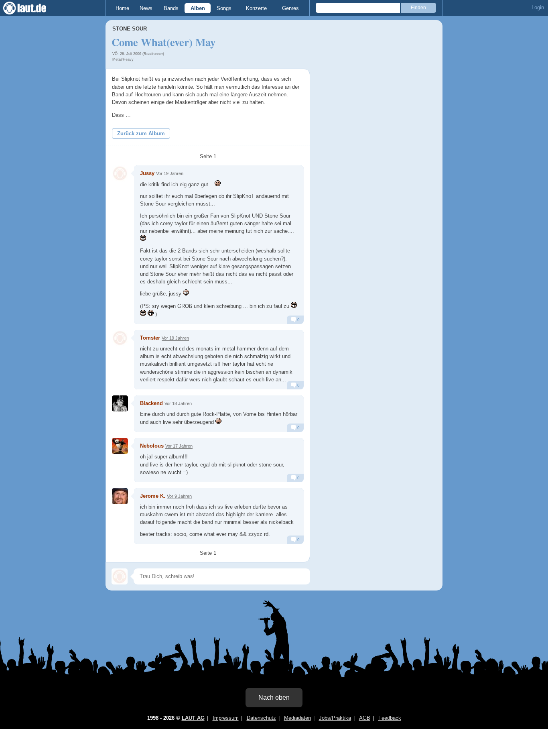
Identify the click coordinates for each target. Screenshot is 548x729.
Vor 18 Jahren (178, 403)
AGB (364, 718)
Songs (224, 8)
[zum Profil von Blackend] (120, 403)
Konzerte (256, 8)
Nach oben (274, 697)
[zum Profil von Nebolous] (120, 446)
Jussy (147, 173)
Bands (171, 8)
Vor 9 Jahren (179, 496)
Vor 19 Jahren (169, 173)
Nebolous (152, 446)
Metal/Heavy (123, 59)
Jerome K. (152, 496)
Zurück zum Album (141, 133)
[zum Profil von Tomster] (120, 338)
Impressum (226, 718)
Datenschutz (261, 718)
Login (538, 7)
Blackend (151, 403)
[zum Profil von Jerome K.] (120, 496)
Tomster (150, 338)
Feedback (389, 718)
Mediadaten (297, 718)
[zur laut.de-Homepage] (32, 8)
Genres (290, 8)
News (146, 8)
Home (122, 8)
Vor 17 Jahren (179, 446)
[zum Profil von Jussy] (120, 173)
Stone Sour (129, 29)
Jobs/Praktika (335, 718)
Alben (198, 8)
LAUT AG (193, 718)
